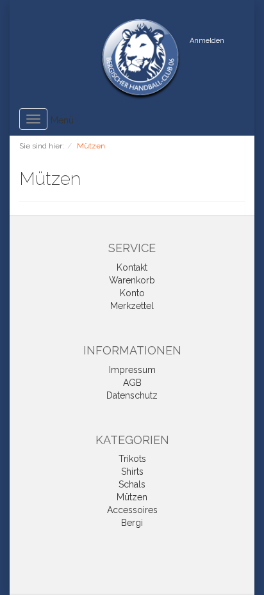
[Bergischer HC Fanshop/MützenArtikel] (88, 180)
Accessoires (132, 510)
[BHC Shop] (140, 59)
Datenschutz (132, 395)
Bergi (132, 523)
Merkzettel (132, 306)
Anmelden (207, 40)
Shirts (132, 471)
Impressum (132, 370)
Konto (132, 293)
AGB (132, 382)
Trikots (132, 459)
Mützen (132, 497)
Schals (132, 484)
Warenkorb (132, 280)
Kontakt (132, 267)
